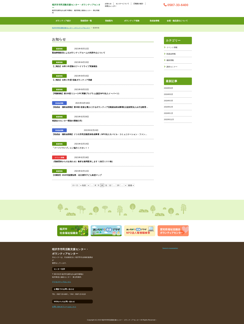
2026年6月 (168, 88)
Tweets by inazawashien (170, 248)
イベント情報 (172, 47)
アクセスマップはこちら (61, 282)
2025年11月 (169, 119)
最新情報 (170, 60)
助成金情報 (154, 21)
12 (110, 185)
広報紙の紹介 (138, 4)
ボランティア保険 (131, 21)
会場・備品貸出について (177, 21)
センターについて (122, 4)
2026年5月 (168, 94)
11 (106, 185)
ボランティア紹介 (63, 21)
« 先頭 (83, 185)
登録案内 (109, 21)
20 (118, 185)
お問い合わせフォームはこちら (64, 307)
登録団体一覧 (86, 21)
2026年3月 (168, 101)
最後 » (131, 185)
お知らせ (108, 4)
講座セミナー (172, 67)
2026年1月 (168, 113)
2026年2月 (168, 107)
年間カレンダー (110, 6)
